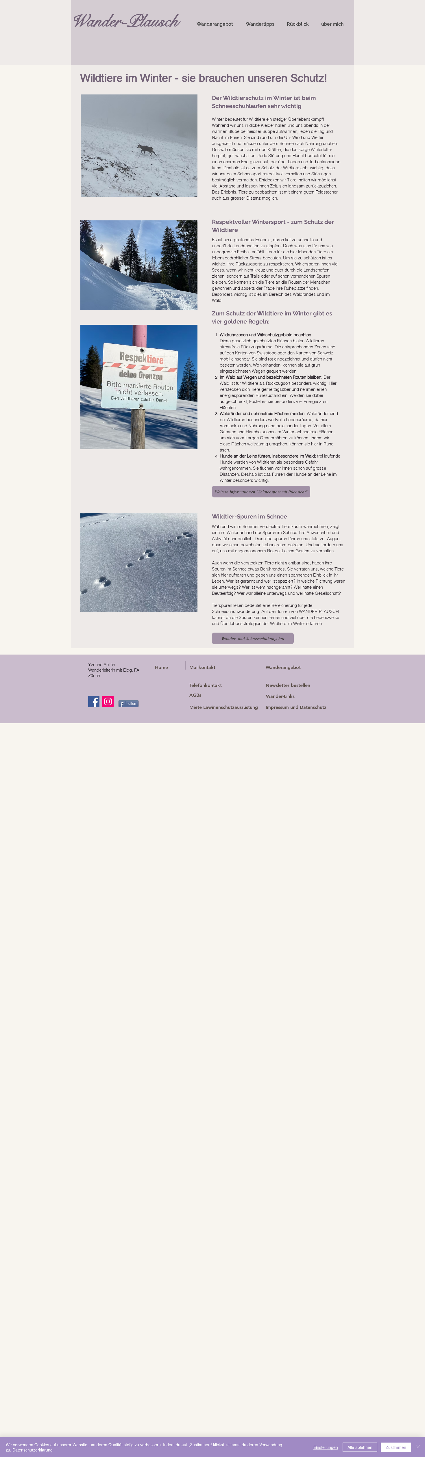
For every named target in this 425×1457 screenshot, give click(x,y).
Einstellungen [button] (325, 1447)
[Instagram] (108, 701)
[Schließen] (418, 1447)
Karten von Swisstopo (255, 353)
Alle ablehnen (360, 1447)
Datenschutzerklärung (32, 1450)
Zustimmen (396, 1447)
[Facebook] (93, 701)
